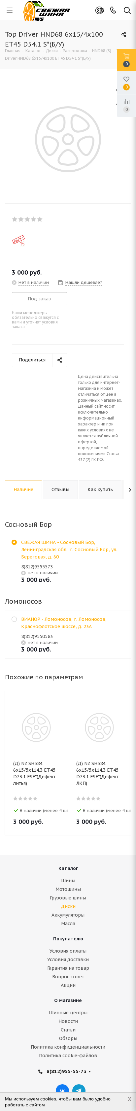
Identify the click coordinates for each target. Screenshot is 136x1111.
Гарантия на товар (68, 968)
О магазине (68, 1000)
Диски (68, 906)
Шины (68, 881)
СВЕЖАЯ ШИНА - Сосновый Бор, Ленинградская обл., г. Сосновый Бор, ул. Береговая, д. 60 (69, 549)
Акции (68, 985)
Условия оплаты (68, 951)
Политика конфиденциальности (68, 1047)
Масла (68, 923)
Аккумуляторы (68, 915)
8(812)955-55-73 (66, 1071)
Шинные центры (68, 1013)
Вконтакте (62, 1090)
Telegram (78, 1090)
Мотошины (68, 889)
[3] (27, 219)
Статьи (68, 1030)
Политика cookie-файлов (68, 1056)
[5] (40, 219)
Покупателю (68, 939)
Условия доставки (68, 959)
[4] (34, 219)
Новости (68, 1021)
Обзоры (68, 1038)
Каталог (68, 868)
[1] (15, 219)
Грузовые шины (68, 898)
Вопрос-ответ (68, 977)
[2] (21, 219)
